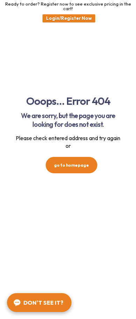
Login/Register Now (69, 18)
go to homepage (71, 165)
